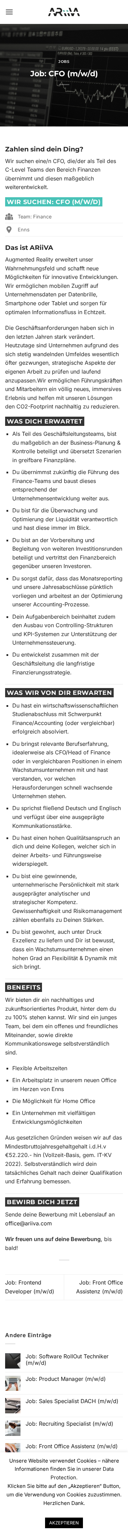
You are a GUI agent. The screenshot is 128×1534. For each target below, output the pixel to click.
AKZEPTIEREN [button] (64, 1522)
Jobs (63, 61)
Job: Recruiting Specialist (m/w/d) (69, 1424)
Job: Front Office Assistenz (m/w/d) (72, 1446)
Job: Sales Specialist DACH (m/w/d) (72, 1401)
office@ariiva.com (28, 1223)
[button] (9, 11)
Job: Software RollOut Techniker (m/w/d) (67, 1359)
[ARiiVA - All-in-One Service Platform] (64, 12)
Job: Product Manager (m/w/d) (66, 1379)
